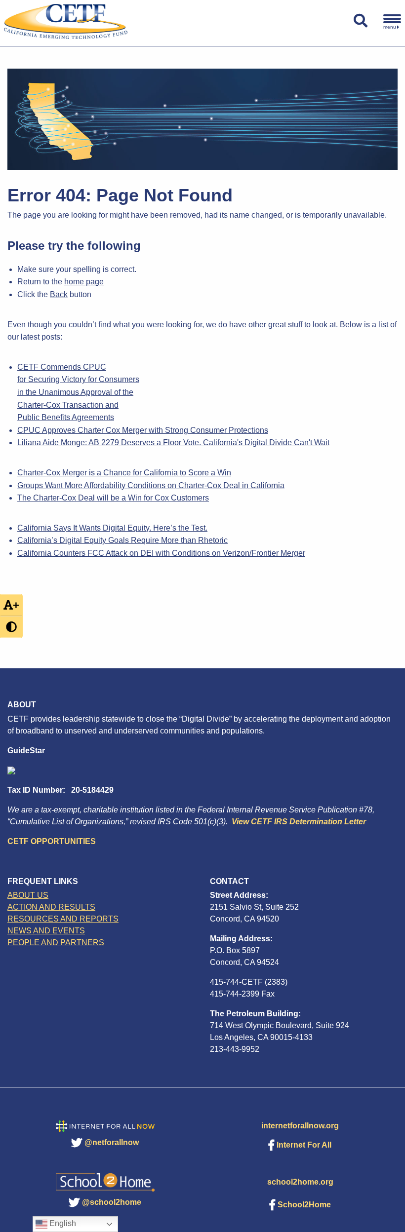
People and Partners (55, 942)
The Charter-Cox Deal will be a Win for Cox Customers (113, 498)
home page (84, 281)
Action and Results (51, 907)
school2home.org (300, 1182)
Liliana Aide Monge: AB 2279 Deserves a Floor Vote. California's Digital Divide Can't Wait (173, 442)
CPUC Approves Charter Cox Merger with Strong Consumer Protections (142, 430)
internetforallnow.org (300, 1125)
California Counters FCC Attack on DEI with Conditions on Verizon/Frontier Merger (161, 553)
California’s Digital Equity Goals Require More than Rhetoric (122, 540)
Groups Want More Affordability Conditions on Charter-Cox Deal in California (150, 485)
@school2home (111, 1202)
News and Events (46, 930)
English (61, 1223)
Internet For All (304, 1145)
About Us (27, 895)
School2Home (304, 1204)
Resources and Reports (63, 919)
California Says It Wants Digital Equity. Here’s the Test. (112, 528)
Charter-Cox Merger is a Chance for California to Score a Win (124, 472)
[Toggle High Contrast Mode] (11, 627)
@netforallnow (111, 1142)
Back (59, 294)
